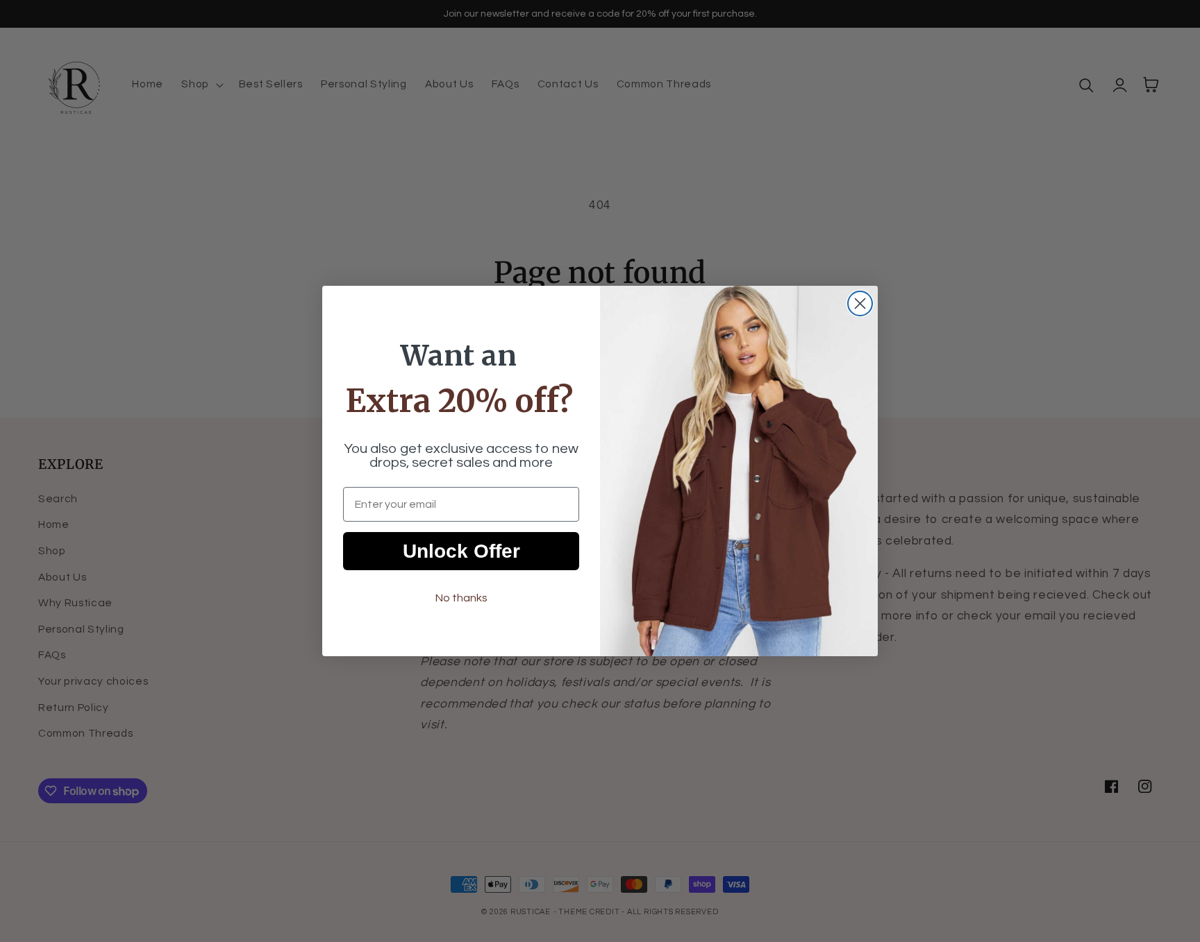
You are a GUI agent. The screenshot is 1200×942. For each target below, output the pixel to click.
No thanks (461, 597)
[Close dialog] (860, 303)
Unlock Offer (461, 551)
